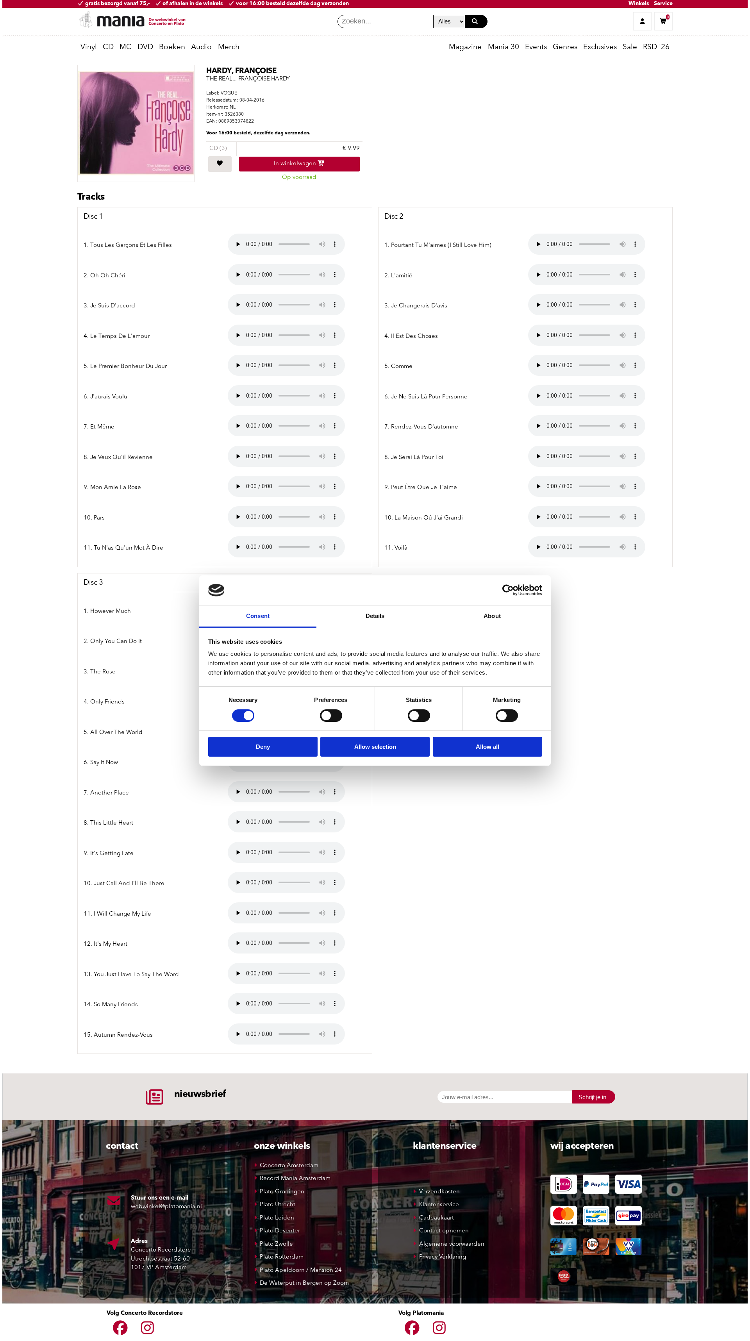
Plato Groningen (282, 1192)
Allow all (487, 746)
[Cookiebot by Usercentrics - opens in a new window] (508, 590)
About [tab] (492, 615)
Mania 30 (503, 47)
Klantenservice (439, 1205)
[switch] (331, 715)
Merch (228, 47)
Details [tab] (375, 615)
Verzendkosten (439, 1192)
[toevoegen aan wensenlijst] (220, 164)
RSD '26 (656, 47)
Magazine (465, 47)
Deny (263, 746)
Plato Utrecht (277, 1205)
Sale (630, 47)
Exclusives (600, 47)
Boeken (172, 47)
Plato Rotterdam (282, 1257)
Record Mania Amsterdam (295, 1179)
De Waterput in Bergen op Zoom (304, 1283)
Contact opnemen (444, 1231)
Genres (565, 47)
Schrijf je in (592, 1097)
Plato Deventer (280, 1231)
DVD (145, 47)
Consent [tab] (258, 615)
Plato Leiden (277, 1218)
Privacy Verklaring (442, 1257)
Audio (201, 47)
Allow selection (375, 746)
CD (108, 47)
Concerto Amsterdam (289, 1166)
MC (126, 47)
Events (536, 47)
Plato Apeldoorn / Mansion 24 (301, 1270)
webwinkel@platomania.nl (166, 1207)
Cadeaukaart (436, 1218)
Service (663, 3)
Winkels (639, 3)
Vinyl (88, 47)
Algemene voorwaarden (451, 1244)
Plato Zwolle (276, 1244)
